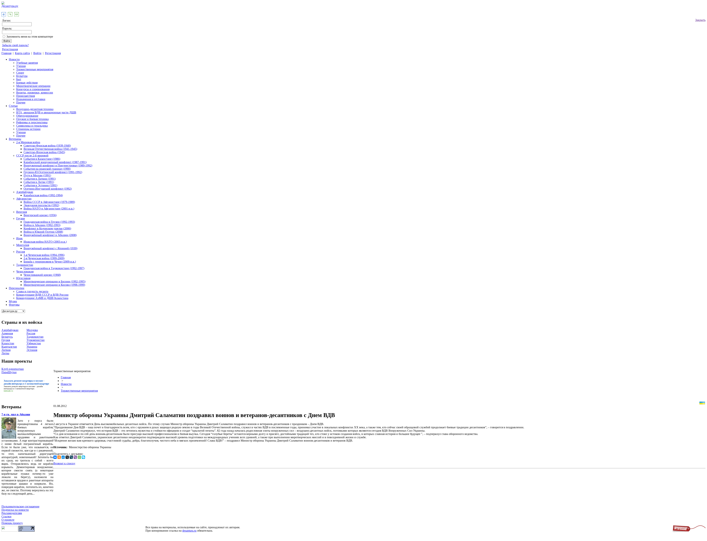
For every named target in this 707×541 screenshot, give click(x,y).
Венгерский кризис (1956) (40, 215)
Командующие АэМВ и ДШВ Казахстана (42, 298)
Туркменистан (36, 340)
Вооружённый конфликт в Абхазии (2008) (50, 235)
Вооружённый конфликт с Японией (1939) (50, 248)
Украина (32, 346)
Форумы (14, 304)
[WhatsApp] (79, 457)
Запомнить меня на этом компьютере (29, 36)
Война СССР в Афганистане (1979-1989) (49, 201)
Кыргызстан (9, 346)
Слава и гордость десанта (32, 291)
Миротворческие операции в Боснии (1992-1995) (54, 281)
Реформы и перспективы (32, 122)
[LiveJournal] (71, 457)
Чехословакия (25, 271)
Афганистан (23, 198)
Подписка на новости (15, 509)
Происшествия (25, 95)
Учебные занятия (27, 62)
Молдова (32, 330)
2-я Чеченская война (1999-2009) (44, 258)
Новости (14, 59)
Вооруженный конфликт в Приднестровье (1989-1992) (58, 165)
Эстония (32, 350)
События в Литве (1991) (39, 182)
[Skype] (83, 457)
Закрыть (700, 20)
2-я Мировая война (28, 142)
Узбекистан (34, 343)
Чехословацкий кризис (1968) (42, 274)
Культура (21, 76)
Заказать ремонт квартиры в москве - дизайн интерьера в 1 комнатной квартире (23, 387)
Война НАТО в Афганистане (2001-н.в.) (49, 208)
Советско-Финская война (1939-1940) (47, 145)
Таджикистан (24, 264)
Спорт (20, 72)
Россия (20, 251)
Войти (37, 53)
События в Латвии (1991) (40, 178)
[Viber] (75, 457)
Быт (18, 79)
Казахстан (7, 343)
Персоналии (16, 288)
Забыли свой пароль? (15, 45)
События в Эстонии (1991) (40, 185)
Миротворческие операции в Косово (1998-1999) (54, 284)
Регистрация (10, 49)
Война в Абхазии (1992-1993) (42, 225)
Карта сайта (22, 53)
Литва (5, 353)
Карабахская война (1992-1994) (43, 195)
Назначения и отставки (30, 99)
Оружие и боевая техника (32, 119)
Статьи (13, 105)
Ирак (19, 238)
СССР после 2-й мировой (32, 155)
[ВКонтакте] (55, 457)
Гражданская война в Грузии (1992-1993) (49, 221)
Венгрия (21, 211)
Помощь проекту (12, 523)
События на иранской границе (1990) (47, 168)
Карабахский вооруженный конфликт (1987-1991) (55, 162)
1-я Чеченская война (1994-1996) (44, 255)
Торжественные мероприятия (34, 69)
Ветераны (15, 138)
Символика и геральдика (32, 125)
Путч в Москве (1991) (37, 175)
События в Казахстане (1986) (42, 158)
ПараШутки (9, 372)
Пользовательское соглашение (20, 506)
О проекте (7, 519)
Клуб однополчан (12, 368)
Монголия (22, 245)
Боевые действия (27, 82)
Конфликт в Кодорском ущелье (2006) (47, 228)
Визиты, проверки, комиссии (34, 92)
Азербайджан (24, 192)
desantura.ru (189, 530)
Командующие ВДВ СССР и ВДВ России (42, 294)
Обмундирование (27, 115)
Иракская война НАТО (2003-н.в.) (45, 241)
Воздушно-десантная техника (34, 109)
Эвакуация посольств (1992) (41, 205)
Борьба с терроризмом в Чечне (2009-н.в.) (50, 261)
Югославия (23, 278)
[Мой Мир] (63, 457)
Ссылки (6, 516)
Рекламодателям (11, 513)
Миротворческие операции (33, 85)
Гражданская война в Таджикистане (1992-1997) (54, 268)
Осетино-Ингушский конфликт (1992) (48, 188)
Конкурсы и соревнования (33, 89)
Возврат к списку (64, 463)
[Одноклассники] (59, 457)
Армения (7, 333)
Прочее (20, 102)
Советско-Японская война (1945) (44, 152)
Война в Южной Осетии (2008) (43, 231)
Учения (21, 66)
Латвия (5, 350)
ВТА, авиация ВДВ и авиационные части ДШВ (46, 112)
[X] (67, 457)
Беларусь (7, 336)
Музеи (13, 301)
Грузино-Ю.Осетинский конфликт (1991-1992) (53, 172)
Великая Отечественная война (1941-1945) (50, 148)
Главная (6, 53)
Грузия (20, 218)
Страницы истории (28, 129)
